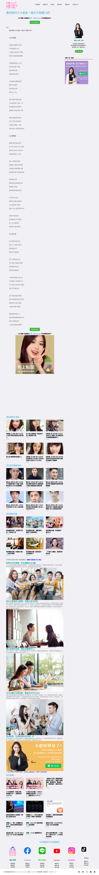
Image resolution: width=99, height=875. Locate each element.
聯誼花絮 (45, 4)
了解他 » (8, 487)
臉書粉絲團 (44, 772)
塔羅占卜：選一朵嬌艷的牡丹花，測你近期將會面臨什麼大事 (14, 824)
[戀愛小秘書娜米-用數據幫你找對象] (90, 872)
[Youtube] (83, 872)
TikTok (86, 858)
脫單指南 (59, 4)
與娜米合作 (76, 4)
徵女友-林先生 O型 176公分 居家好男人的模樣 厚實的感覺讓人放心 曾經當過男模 (54, 507)
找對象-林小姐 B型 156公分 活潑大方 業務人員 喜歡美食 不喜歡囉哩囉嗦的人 (54, 435)
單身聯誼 (37, 4)
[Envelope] (94, 872)
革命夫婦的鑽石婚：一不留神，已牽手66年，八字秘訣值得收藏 (54, 834)
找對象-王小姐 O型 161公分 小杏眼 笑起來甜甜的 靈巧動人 (15, 435)
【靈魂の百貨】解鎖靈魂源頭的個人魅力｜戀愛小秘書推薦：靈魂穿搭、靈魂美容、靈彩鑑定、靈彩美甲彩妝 (54, 782)
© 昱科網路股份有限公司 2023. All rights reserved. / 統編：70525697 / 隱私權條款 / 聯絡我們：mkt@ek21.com (29, 872)
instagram (71, 860)
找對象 (52, 4)
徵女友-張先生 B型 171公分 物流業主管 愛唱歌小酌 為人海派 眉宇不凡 (34, 507)
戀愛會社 (67, 4)
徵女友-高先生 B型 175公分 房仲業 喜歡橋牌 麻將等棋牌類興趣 (54, 484)
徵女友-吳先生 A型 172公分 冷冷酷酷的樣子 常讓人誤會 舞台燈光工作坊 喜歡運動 (14, 484)
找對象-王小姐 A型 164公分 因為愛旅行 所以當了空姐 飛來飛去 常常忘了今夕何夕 (34, 458)
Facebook (27, 860)
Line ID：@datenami (29, 772)
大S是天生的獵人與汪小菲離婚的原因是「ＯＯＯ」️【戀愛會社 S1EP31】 (34, 793)
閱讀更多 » (8, 797)
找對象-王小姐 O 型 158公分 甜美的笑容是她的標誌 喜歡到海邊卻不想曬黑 (54, 458)
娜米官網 (13, 860)
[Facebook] (79, 872)
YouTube (57, 860)
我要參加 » (8, 534)
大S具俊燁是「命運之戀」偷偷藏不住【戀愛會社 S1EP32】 (14, 793)
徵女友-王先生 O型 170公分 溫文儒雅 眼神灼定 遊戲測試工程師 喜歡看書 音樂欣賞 (34, 484)
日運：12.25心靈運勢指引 (34, 833)
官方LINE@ (42, 860)
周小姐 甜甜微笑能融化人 (14, 457)
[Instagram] (87, 872)
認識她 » (8, 439)
